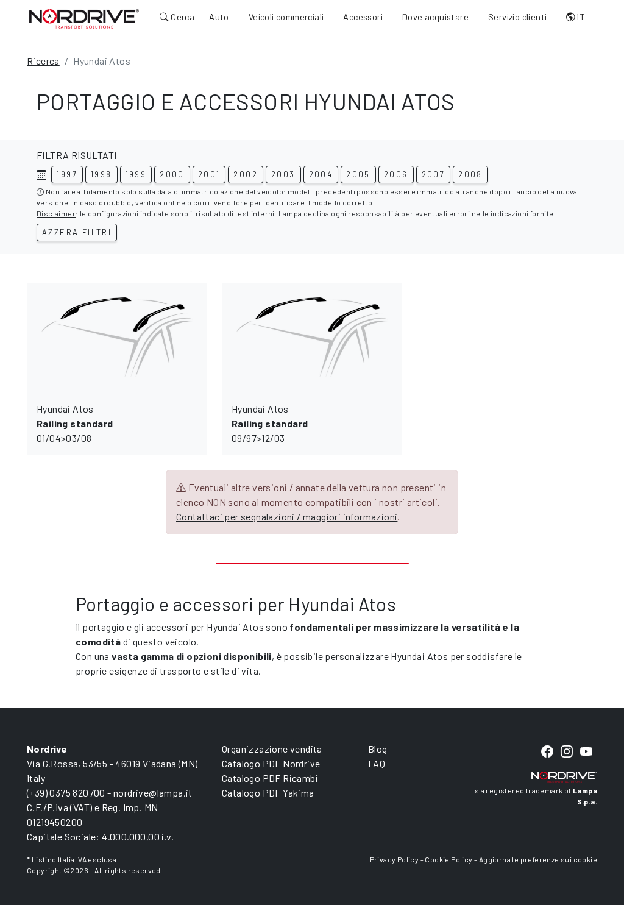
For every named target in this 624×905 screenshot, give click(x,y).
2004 (321, 174)
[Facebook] (547, 752)
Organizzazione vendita (272, 748)
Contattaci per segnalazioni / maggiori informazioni (286, 516)
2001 (209, 174)
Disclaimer (56, 213)
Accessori (363, 17)
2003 (283, 174)
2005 (358, 174)
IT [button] (580, 17)
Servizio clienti (517, 17)
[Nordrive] (84, 18)
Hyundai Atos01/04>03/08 (75, 423)
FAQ (376, 763)
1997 (67, 174)
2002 (245, 174)
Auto (219, 17)
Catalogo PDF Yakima (268, 792)
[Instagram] (567, 752)
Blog (378, 748)
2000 (172, 174)
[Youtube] (586, 752)
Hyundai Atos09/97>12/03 (270, 423)
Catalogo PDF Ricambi (270, 778)
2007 (433, 174)
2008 (470, 174)
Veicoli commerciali (286, 17)
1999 (136, 174)
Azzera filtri (77, 232)
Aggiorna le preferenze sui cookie (538, 859)
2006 (396, 174)
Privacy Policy (394, 859)
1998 (101, 174)
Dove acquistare (435, 17)
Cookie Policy (448, 859)
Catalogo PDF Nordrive (271, 763)
